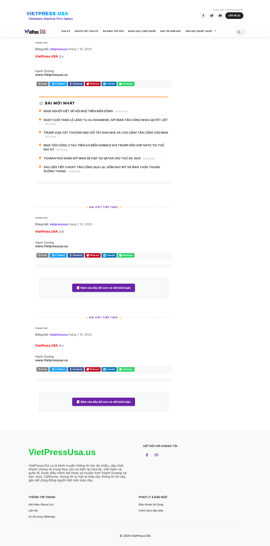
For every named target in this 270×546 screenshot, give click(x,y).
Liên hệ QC (234, 15)
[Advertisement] (203, 110)
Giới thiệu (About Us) (41, 504)
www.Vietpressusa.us (51, 75)
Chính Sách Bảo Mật (151, 510)
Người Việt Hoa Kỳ (86, 31)
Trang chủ (41, 42)
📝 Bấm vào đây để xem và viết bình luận (104, 288)
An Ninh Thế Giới (113, 31)
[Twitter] (211, 15)
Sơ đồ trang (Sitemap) (41, 516)
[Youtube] (220, 15)
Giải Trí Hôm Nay (170, 31)
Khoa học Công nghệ (142, 31)
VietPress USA (48, 13)
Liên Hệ (32, 510)
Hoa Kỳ (65, 31)
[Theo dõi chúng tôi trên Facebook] (146, 454)
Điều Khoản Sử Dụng (151, 504)
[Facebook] (203, 15)
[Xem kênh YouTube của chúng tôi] (156, 454)
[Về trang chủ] (35, 32)
